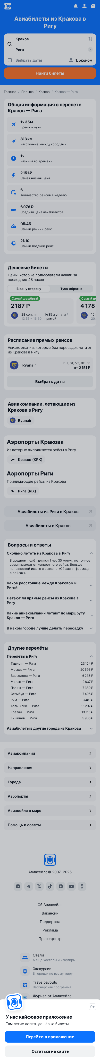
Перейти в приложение (50, 1036)
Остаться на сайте (50, 1051)
